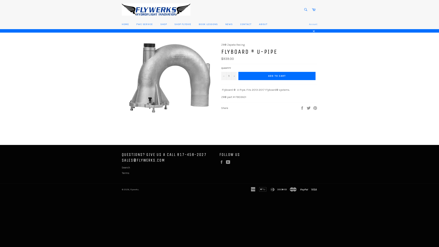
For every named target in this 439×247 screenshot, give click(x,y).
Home (125, 24)
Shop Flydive (182, 24)
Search (126, 167)
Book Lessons (208, 24)
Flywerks (134, 189)
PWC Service (144, 24)
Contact (245, 24)
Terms (125, 173)
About (263, 24)
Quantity (226, 68)
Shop (163, 24)
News (229, 24)
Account (313, 24)
